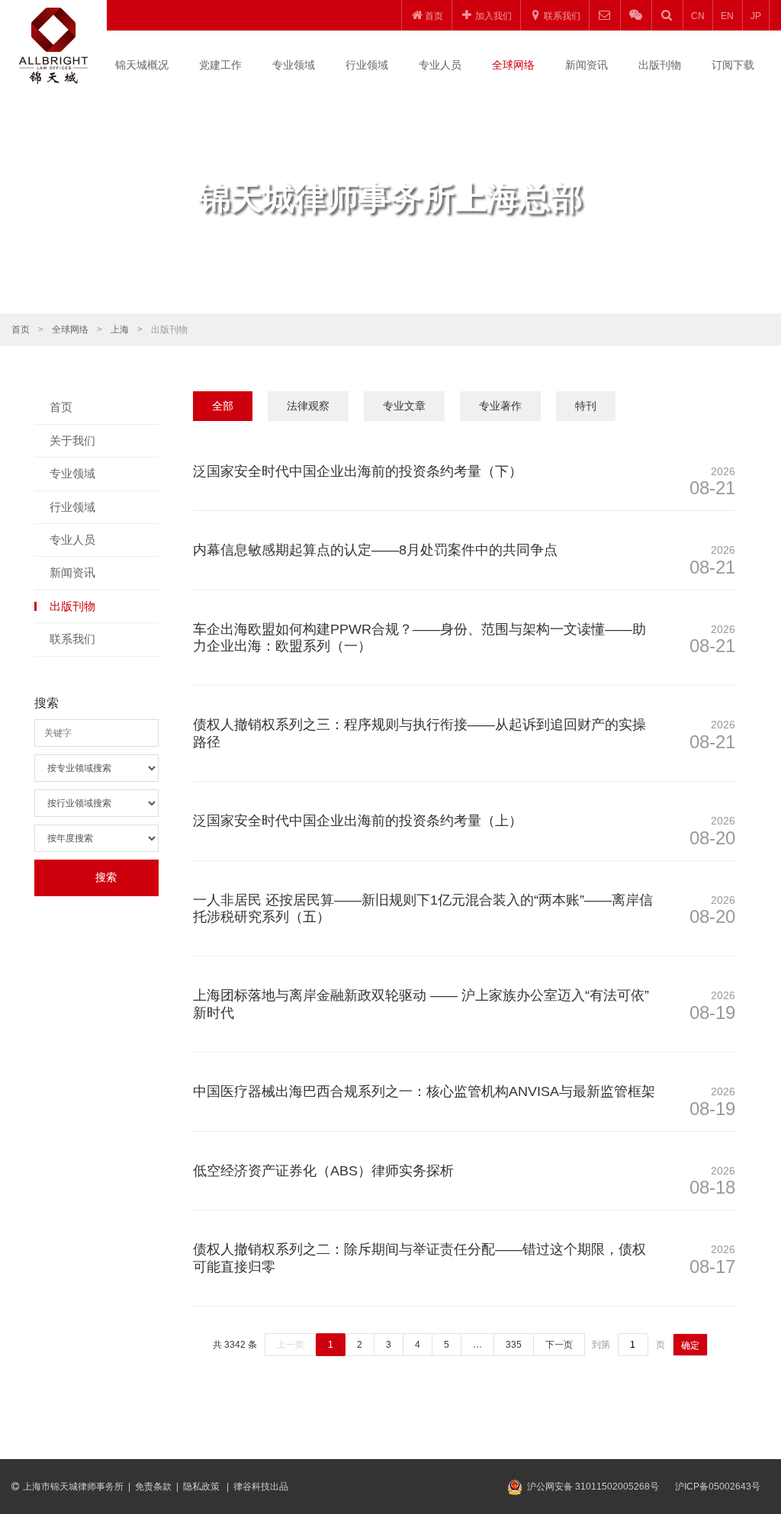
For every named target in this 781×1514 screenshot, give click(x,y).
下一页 (559, 1344)
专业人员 (440, 65)
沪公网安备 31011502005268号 (593, 1486)
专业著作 (500, 406)
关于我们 (72, 440)
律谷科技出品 (260, 1486)
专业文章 (404, 406)
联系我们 (72, 638)
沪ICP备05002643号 (717, 1486)
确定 (690, 1345)
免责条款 (153, 1486)
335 (514, 1344)
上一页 (290, 1344)
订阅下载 (733, 65)
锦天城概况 (142, 65)
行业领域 (367, 65)
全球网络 (513, 65)
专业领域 (293, 65)
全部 (222, 406)
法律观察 (308, 406)
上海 (120, 329)
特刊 (585, 406)
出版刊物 (659, 65)
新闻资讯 (586, 65)
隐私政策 (202, 1486)
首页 (20, 329)
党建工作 (220, 65)
